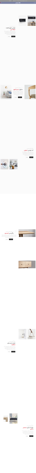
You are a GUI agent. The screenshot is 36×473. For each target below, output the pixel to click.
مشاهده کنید (13, 36)
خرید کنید (9, 36)
